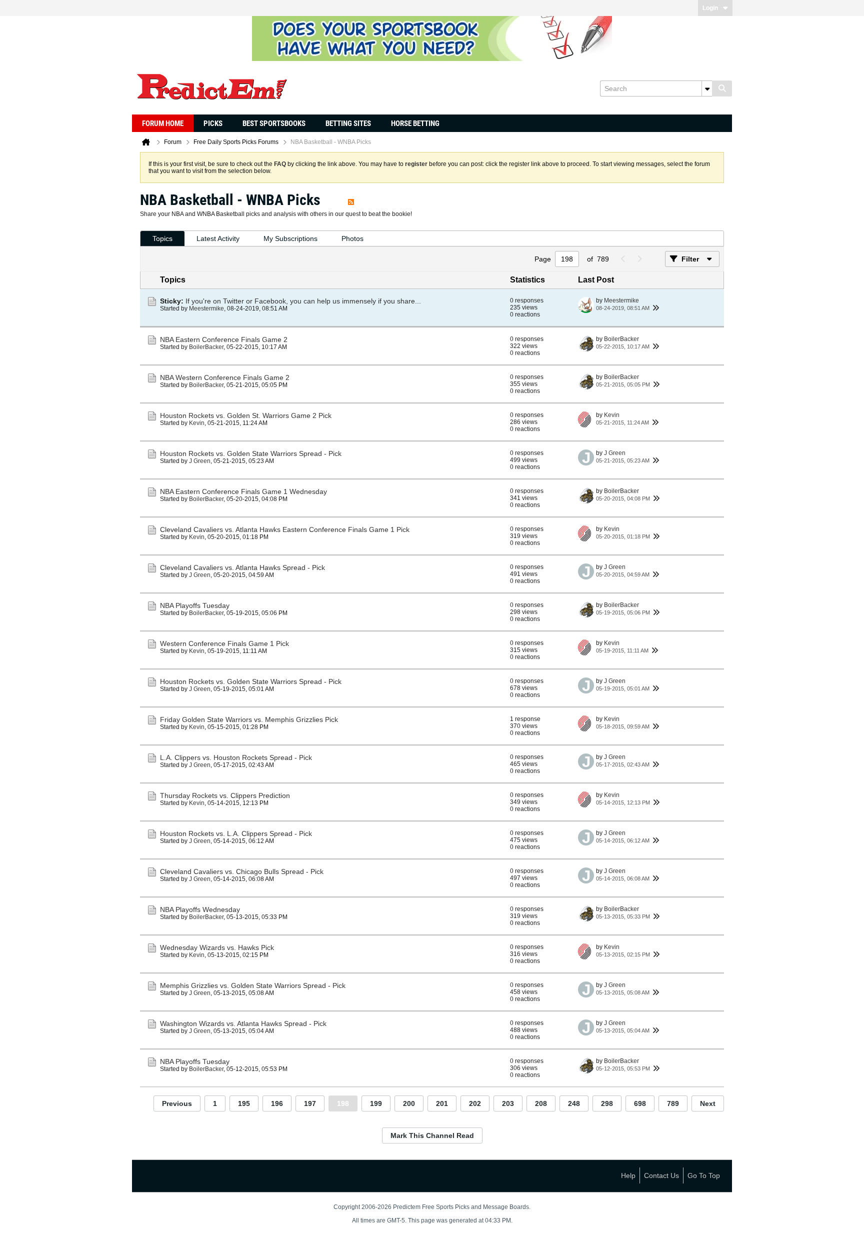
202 (475, 1104)
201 (442, 1104)
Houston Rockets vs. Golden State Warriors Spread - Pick (251, 454)
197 (310, 1104)
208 (541, 1104)
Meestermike (206, 308)
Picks (213, 123)
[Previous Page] (623, 259)
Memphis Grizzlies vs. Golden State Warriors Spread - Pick (253, 986)
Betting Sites (348, 123)
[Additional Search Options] (707, 88)
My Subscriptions (291, 238)
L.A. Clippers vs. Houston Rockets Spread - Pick (236, 758)
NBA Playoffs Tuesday (195, 606)
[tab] (162, 238)
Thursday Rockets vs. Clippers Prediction (225, 796)
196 (277, 1104)
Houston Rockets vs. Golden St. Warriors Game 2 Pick (246, 416)
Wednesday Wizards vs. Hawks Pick (217, 948)
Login (710, 8)
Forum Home (163, 123)
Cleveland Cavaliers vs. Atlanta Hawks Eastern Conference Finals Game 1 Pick (285, 530)
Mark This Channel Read (432, 1136)
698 (640, 1104)
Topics (162, 238)
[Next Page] (639, 259)
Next (708, 1104)
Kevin (196, 423)
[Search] (722, 88)
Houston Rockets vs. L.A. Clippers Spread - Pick (236, 834)
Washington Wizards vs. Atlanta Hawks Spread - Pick (243, 1024)
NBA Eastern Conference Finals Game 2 (224, 340)
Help (628, 1176)
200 (409, 1104)
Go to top (704, 1176)
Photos (353, 238)
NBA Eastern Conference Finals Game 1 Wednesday (243, 492)
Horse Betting (415, 123)
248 (574, 1104)
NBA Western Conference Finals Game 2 (225, 378)
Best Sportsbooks (274, 123)
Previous (177, 1104)
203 (508, 1104)
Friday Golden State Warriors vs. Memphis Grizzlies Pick (249, 720)
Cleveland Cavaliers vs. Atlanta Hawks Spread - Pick (242, 568)
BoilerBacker (206, 347)
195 (244, 1104)
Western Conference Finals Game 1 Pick (224, 644)
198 (343, 1104)
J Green (199, 461)
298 (607, 1104)
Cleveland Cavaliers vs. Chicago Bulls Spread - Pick (242, 872)
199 (376, 1104)
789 (673, 1104)
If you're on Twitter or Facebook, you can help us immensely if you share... (303, 301)
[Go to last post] (656, 308)
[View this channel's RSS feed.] (351, 199)
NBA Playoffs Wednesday (200, 910)
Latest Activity (218, 238)
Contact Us (661, 1176)
